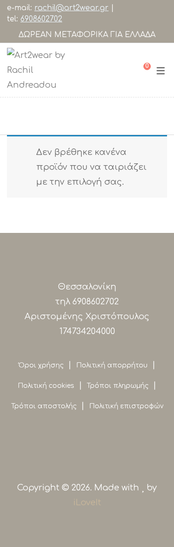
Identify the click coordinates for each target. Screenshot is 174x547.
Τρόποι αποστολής (44, 406)
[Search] (125, 70)
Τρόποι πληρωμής (117, 385)
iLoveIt (87, 502)
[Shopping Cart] (140, 70)
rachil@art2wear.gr (71, 8)
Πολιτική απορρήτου (112, 365)
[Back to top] (25, 521)
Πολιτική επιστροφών (126, 406)
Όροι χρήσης (41, 365)
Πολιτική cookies (46, 385)
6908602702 (41, 19)
